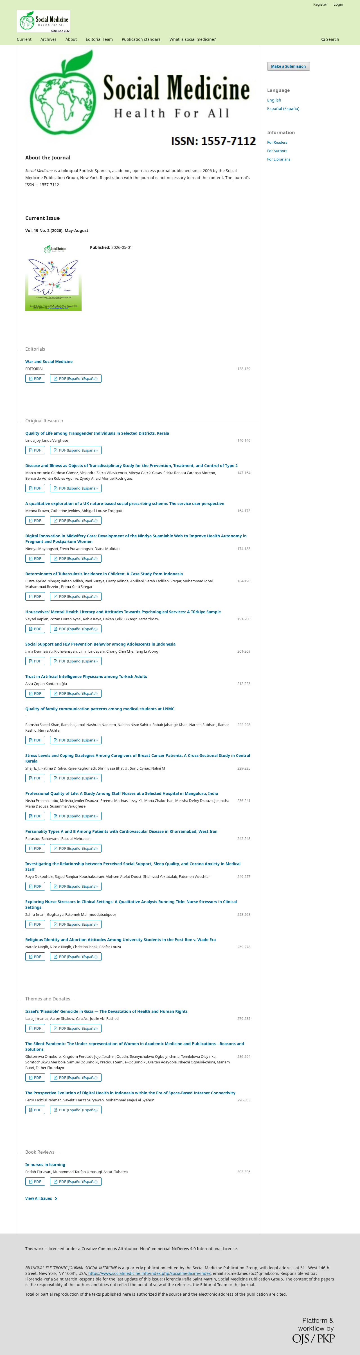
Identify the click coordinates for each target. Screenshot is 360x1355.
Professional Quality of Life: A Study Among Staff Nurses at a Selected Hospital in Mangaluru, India (121, 793)
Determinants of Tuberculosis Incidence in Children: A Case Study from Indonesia (104, 573)
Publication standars (141, 39)
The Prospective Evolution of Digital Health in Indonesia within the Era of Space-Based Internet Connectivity (130, 1092)
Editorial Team (99, 39)
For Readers (277, 142)
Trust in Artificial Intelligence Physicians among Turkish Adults (86, 676)
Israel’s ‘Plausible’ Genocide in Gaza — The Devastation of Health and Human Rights (106, 1011)
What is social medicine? (193, 39)
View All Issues (38, 1198)
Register (320, 4)
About (71, 39)
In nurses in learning (45, 1164)
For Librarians (278, 159)
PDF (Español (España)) (78, 378)
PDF (37, 378)
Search (332, 39)
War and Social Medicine (49, 361)
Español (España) (283, 108)
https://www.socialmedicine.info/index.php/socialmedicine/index (149, 1273)
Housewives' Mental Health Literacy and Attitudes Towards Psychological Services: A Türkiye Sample (123, 611)
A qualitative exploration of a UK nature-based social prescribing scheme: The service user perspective (124, 503)
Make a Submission (288, 66)
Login (338, 4)
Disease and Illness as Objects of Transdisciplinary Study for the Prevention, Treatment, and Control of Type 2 (131, 465)
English (274, 100)
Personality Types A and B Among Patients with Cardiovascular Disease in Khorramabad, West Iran (121, 831)
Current (24, 39)
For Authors (277, 150)
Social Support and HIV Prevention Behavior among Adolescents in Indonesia (100, 644)
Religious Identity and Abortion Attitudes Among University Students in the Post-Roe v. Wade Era (120, 939)
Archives (48, 39)
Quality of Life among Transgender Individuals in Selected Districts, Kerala (97, 433)
